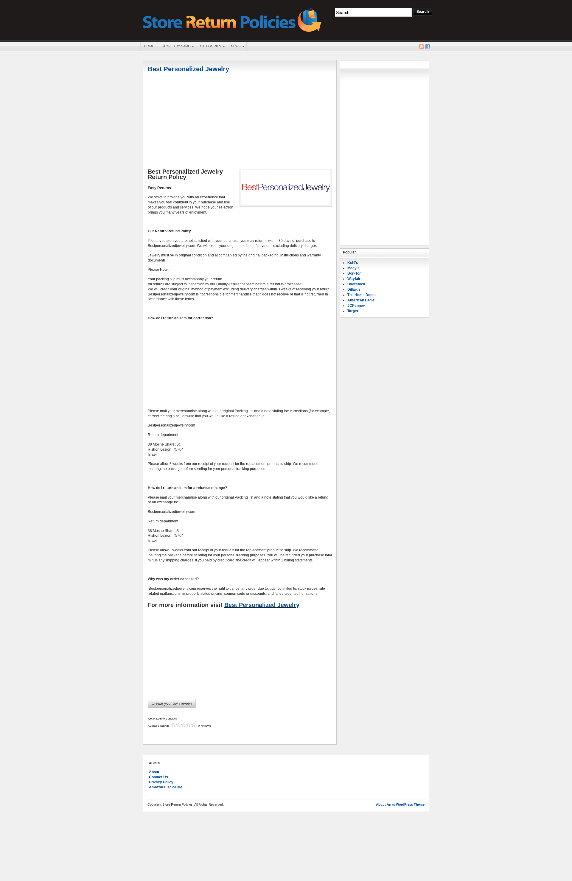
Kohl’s (352, 263)
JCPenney (356, 305)
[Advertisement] (240, 121)
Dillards (353, 289)
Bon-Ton (354, 273)
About (154, 772)
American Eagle (360, 300)
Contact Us (158, 777)
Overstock (356, 284)
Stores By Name (174, 46)
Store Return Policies (232, 19)
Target (352, 311)
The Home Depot (361, 295)
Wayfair (353, 279)
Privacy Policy (161, 782)
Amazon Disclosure (165, 787)
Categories (208, 46)
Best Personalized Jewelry (188, 69)
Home (149, 46)
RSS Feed (421, 46)
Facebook (427, 46)
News (233, 46)
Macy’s (353, 268)
